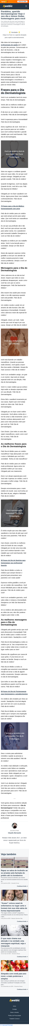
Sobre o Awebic (14, 1012)
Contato (14, 1009)
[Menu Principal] (26, 6)
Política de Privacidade (14, 1015)
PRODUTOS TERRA (22, 1)
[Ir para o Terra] (5, 1)
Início (14, 1006)
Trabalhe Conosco (14, 1018)
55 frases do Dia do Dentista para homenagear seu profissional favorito (13, 563)
